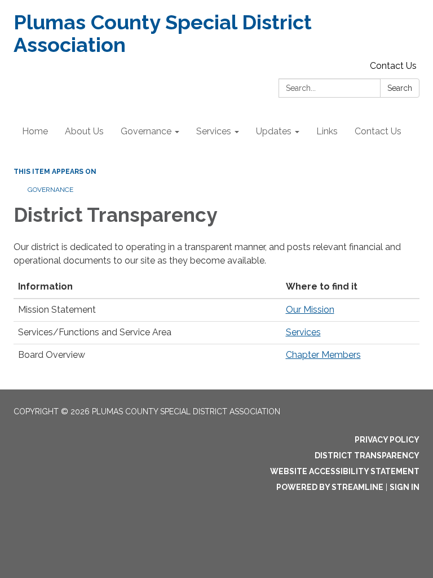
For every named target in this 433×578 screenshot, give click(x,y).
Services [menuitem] (213, 131)
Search (399, 88)
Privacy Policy (387, 439)
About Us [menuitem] (84, 131)
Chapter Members (323, 354)
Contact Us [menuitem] (378, 131)
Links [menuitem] (327, 131)
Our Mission (310, 309)
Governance (50, 190)
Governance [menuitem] (146, 131)
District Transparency (367, 455)
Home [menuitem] (35, 131)
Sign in (404, 487)
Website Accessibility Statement (344, 471)
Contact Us (393, 65)
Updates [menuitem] (273, 131)
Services (303, 332)
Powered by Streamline (329, 487)
